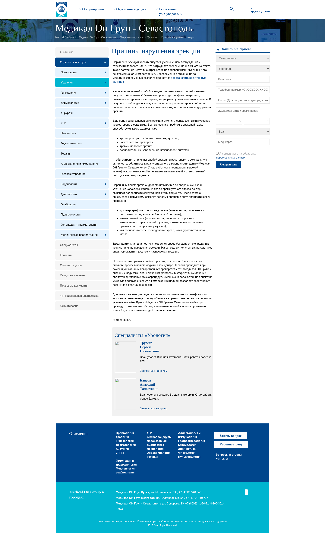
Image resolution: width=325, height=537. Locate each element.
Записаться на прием (153, 370)
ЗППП (120, 452)
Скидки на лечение (72, 275)
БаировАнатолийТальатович (149, 384)
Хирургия (67, 113)
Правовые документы (74, 285)
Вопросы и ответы (229, 454)
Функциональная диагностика (79, 295)
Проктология (69, 72)
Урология (152, 37)
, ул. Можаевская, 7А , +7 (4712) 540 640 (158, 492)
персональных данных (230, 157)
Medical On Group (65, 37)
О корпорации (92, 9)
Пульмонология (71, 214)
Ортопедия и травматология (79, 224)
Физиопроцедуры (159, 436)
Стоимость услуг (71, 265)
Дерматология (70, 102)
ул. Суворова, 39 (171, 13)
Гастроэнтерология (73, 173)
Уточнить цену (230, 444)
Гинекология (69, 92)
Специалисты (69, 245)
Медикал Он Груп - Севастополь (97, 37)
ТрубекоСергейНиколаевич (149, 347)
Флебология (68, 204)
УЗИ (63, 123)
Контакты (66, 255)
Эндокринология (71, 143)
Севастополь (168, 9)
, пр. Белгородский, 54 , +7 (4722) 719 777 (162, 497)
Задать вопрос (230, 436)
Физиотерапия (69, 305)
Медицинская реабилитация (79, 234)
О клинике (66, 52)
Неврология (68, 133)
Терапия (66, 153)
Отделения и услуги (131, 9)
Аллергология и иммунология (80, 163)
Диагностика (69, 194)
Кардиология (69, 184)
